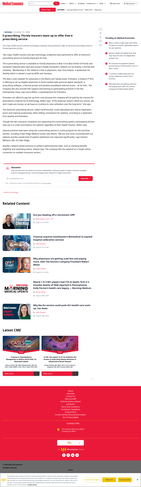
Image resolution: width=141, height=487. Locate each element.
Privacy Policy (70, 412)
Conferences (91, 3)
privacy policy (47, 183)
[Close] (137, 479)
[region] (70, 480)
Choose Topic (46, 10)
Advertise (70, 393)
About (70, 391)
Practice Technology (11, 192)
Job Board (70, 404)
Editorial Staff (70, 399)
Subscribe (84, 178)
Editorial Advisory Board (70, 401)
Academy (81, 3)
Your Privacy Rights (71, 417)
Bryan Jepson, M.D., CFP (44, 219)
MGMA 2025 (89, 10)
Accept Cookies (124, 480)
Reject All (109, 480)
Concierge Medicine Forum (74, 10)
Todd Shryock (40, 244)
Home (70, 470)
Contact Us (70, 396)
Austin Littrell (41, 269)
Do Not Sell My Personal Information (70, 414)
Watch (71, 3)
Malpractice (98, 10)
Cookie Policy (32, 485)
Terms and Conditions (70, 407)
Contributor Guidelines (70, 409)
